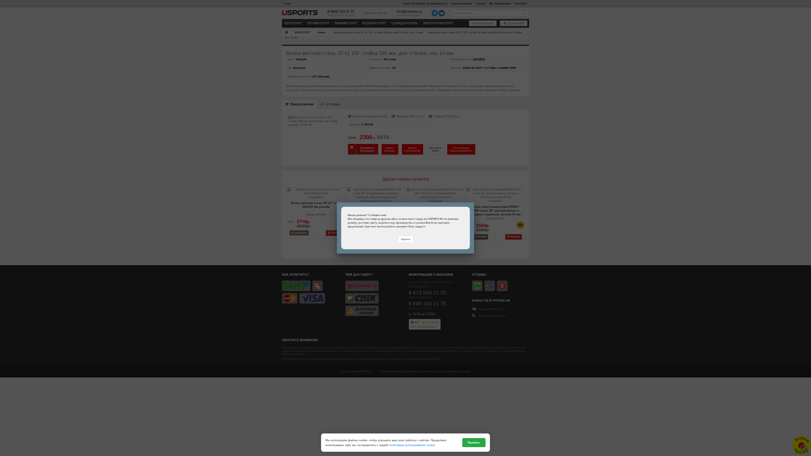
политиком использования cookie (412, 445)
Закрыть (406, 239)
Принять (474, 442)
